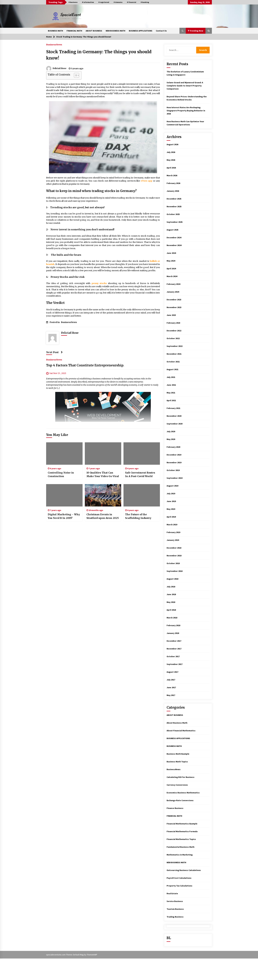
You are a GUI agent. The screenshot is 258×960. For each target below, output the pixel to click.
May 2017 (171, 695)
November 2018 (174, 555)
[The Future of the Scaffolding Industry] (141, 495)
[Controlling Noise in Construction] (64, 453)
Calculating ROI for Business (180, 777)
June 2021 (171, 385)
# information (88, 2)
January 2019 (173, 540)
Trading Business (175, 916)
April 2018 (171, 610)
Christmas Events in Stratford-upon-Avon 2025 (102, 516)
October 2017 (173, 656)
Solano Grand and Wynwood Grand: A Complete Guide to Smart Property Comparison (185, 85)
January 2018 (173, 633)
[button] (182, 31)
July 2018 (171, 586)
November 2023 (174, 307)
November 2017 (174, 648)
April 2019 (171, 516)
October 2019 (173, 470)
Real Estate (172, 893)
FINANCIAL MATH (74, 30)
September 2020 (174, 423)
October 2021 (173, 361)
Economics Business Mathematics (183, 792)
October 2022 (173, 338)
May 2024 (171, 260)
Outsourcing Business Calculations (184, 870)
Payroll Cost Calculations (179, 878)
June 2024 (171, 253)
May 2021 (171, 392)
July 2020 (171, 431)
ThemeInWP (92, 954)
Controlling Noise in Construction (61, 474)
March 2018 (172, 617)
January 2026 (173, 191)
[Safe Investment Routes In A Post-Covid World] (141, 453)
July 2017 (171, 679)
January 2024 (173, 291)
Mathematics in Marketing (180, 854)
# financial (131, 2)
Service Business (175, 901)
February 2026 (173, 183)
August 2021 (172, 369)
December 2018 (174, 547)
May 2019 (171, 509)
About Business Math (177, 722)
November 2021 (174, 354)
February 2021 (173, 408)
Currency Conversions (177, 785)
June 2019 (171, 501)
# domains (118, 2)
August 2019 (172, 485)
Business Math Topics (177, 761)
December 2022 (174, 330)
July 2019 (171, 493)
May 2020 (171, 439)
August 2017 (172, 672)
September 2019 (174, 478)
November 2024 (174, 245)
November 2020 (174, 416)
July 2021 (171, 377)
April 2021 (171, 400)
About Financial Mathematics (181, 730)
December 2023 (174, 299)
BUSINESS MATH (55, 30)
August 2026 (172, 144)
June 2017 (171, 687)
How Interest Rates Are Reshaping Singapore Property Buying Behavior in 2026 (186, 110)
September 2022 (174, 346)
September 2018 (174, 571)
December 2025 (174, 198)
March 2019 (172, 524)
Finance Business (175, 808)
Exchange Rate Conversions (180, 800)
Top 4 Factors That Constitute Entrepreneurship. (85, 365)
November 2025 (174, 206)
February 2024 (173, 284)
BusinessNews (54, 44)
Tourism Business (175, 909)
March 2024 (172, 276)
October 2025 (173, 214)
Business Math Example (178, 753)
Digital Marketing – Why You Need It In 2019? (64, 516)
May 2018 (171, 602)
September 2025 (174, 222)
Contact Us (161, 30)
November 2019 (174, 462)
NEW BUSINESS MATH (115, 30)
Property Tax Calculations (179, 885)
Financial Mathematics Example (182, 823)
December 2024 (174, 237)
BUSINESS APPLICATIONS (140, 30)
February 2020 (173, 447)
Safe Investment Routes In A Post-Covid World (140, 474)
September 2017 (174, 664)
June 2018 (171, 594)
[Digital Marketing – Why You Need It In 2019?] (64, 495)
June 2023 (171, 315)
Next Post (52, 352)
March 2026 (172, 175)
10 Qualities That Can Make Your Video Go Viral (102, 474)
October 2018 (173, 563)
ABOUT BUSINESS (94, 30)
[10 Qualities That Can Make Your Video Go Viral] (103, 453)
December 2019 (174, 454)
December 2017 (174, 641)
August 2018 (172, 578)
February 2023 (173, 322)
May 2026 (171, 160)
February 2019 (173, 532)
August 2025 (172, 229)
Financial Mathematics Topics (181, 839)
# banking (145, 2)
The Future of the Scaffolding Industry (138, 516)
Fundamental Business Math (180, 847)
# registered (103, 2)
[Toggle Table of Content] (75, 75)
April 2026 (171, 167)
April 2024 (171, 268)
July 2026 (171, 152)
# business (73, 2)
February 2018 (173, 625)
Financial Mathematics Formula (182, 831)
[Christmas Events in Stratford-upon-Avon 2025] (103, 495)
